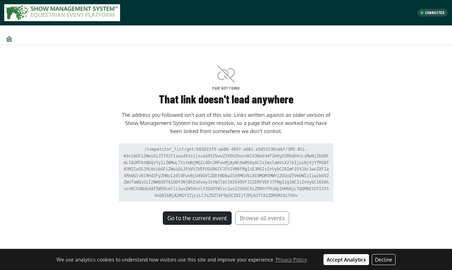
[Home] (9, 38)
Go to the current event (197, 218)
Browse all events (262, 218)
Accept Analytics (346, 260)
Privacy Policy (291, 260)
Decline (383, 260)
